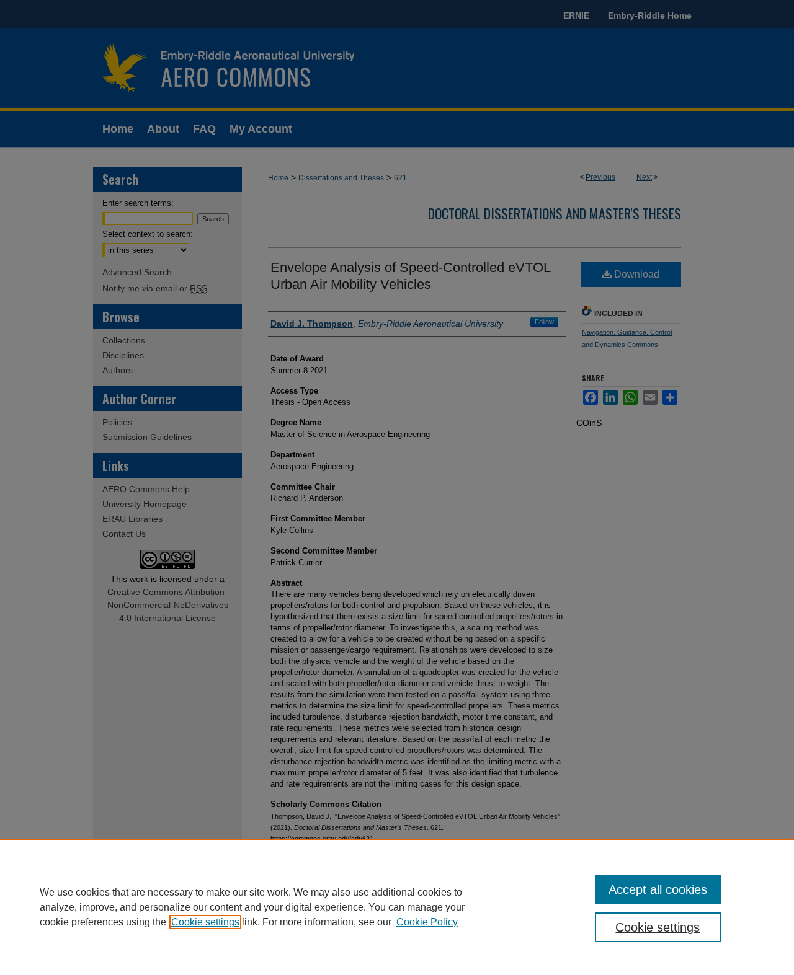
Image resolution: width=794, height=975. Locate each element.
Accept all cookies (658, 889)
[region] (397, 907)
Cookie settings (205, 922)
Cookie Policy (427, 922)
